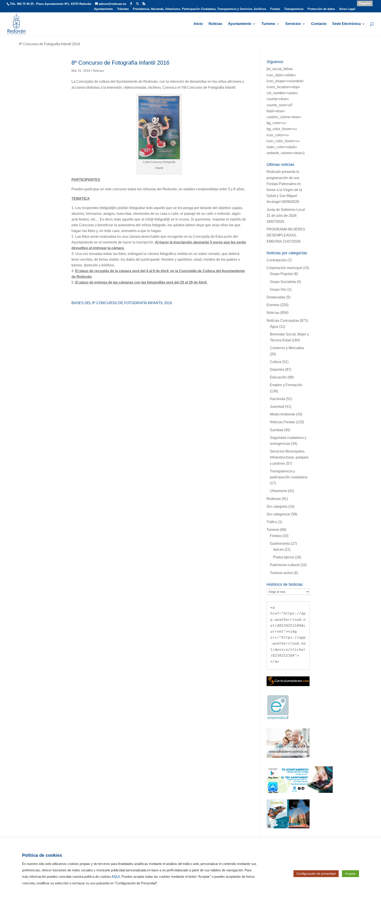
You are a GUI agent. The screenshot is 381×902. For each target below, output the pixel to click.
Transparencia (293, 9)
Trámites (123, 9)
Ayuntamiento (103, 9)
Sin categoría (277, 506)
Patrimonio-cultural (284, 565)
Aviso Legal (347, 9)
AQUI (116, 876)
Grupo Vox (278, 289)
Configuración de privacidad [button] (316, 873)
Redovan (274, 499)
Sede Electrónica (346, 24)
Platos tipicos (283, 557)
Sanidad (276, 430)
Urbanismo (278, 491)
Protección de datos (321, 9)
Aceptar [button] (350, 873)
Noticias (215, 24)
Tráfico (272, 522)
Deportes (277, 369)
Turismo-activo (281, 573)
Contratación (277, 260)
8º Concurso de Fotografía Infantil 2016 (120, 62)
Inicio (198, 24)
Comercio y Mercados (287, 348)
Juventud (277, 406)
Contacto (319, 24)
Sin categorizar (278, 514)
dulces (278, 549)
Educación (278, 377)
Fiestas (275, 9)
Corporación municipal (284, 268)
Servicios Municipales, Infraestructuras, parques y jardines (289, 457)
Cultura (275, 362)
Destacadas (276, 297)
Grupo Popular (281, 274)
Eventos (273, 305)
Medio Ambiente (282, 414)
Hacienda (277, 399)
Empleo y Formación (286, 385)
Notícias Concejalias (283, 320)
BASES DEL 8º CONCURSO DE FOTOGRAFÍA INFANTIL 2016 (121, 303)
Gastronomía (280, 543)
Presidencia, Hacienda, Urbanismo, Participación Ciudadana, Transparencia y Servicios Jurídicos (199, 9)
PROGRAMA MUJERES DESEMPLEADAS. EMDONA (286, 235)
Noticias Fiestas (282, 422)
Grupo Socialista (283, 282)
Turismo (268, 24)
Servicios (293, 24)
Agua (274, 326)
